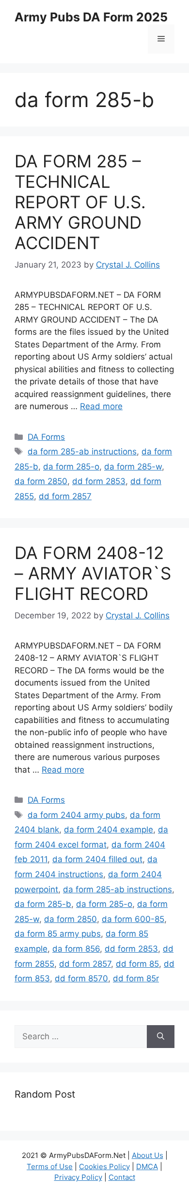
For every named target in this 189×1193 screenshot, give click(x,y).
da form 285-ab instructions (82, 451)
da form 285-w (133, 466)
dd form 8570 (81, 978)
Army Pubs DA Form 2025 (91, 17)
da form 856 (76, 949)
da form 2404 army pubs (76, 815)
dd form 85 (137, 964)
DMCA (147, 1166)
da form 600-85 (133, 919)
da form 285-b (43, 904)
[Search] (160, 1036)
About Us (147, 1155)
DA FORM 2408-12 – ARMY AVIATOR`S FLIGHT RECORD (93, 573)
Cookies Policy (104, 1166)
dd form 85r (136, 978)
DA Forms (46, 437)
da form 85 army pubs (58, 934)
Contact (122, 1177)
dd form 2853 (99, 481)
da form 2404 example (108, 829)
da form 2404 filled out (97, 859)
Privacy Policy (78, 1177)
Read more (101, 406)
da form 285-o (71, 466)
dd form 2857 (65, 496)
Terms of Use (50, 1166)
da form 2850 (41, 481)
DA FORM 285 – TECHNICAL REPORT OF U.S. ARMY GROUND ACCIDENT (80, 202)
